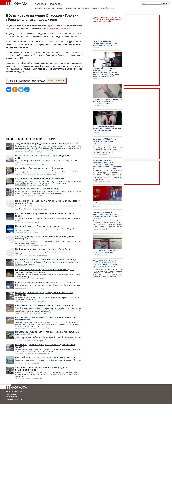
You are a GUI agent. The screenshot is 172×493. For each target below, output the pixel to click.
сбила (50, 41)
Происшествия (81, 8)
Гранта (43, 41)
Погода (68, 8)
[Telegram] (21, 89)
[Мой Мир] (27, 89)
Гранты (52, 34)
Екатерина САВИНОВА (59, 29)
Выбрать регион (11, 396)
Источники (57, 8)
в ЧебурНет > (107, 8)
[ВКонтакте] (8, 89)
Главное (37, 8)
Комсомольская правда (32, 80)
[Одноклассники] (15, 89)
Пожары (95, 8)
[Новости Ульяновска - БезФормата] (14, 3)
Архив (47, 8)
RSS (22, 399)
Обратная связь (11, 395)
